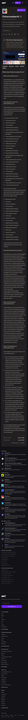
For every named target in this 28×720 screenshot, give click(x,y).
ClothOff (3, 696)
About (2, 715)
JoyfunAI (3, 703)
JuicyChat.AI (4, 694)
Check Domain (4, 673)
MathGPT (3, 658)
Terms (12, 716)
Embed (22, 442)
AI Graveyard (22, 715)
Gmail (2, 639)
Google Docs (4, 641)
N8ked (2, 692)
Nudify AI (3, 699)
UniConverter (4, 660)
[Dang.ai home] (3, 3)
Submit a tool (3, 716)
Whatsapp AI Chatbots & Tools (7, 579)
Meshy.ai (3, 653)
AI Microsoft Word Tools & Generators (9, 571)
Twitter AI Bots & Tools (6, 573)
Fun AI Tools (3, 561)
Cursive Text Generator (6, 684)
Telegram (3, 634)
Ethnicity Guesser (5, 664)
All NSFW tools (4, 707)
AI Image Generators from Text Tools (8, 554)
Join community (11, 606)
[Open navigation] (25, 3)
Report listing (16, 442)
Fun (2, 623)
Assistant (11, 66)
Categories (7, 715)
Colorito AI (3, 679)
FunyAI (2, 655)
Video (2, 613)
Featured (11, 715)
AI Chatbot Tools (4, 557)
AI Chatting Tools (4, 559)
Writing (22, 66)
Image (4, 68)
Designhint (3, 681)
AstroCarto (3, 682)
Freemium (5, 66)
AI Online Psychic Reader (6, 656)
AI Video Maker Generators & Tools (8, 552)
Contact (8, 716)
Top (18, 715)
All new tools (4, 687)
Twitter (2, 638)
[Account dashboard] (22, 3)
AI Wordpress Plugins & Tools (7, 581)
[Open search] (13, 3)
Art (2, 617)
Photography (4, 626)
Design (16, 66)
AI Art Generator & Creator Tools (8, 556)
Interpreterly (4, 677)
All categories (4, 629)
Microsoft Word (4, 636)
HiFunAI (3, 701)
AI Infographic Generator (6, 651)
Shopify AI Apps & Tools (6, 582)
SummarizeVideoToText (6, 671)
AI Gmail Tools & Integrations (7, 575)
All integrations (5, 646)
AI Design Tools (4, 563)
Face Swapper (4, 662)
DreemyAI (3, 705)
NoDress (3, 697)
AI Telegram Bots (4, 570)
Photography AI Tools (5, 565)
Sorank (2, 675)
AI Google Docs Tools (5, 577)
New (15, 715)
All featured (4, 666)
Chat (2, 621)
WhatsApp (3, 643)
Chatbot (3, 619)
